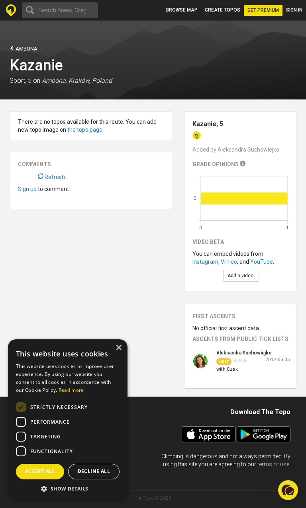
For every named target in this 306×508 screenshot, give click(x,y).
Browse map (182, 10)
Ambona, (54, 80)
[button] (68, 488)
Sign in (294, 10)
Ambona (25, 49)
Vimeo (229, 262)
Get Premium (263, 10)
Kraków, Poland (90, 80)
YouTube (261, 262)
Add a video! (241, 275)
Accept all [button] (40, 471)
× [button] (119, 348)
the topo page (84, 130)
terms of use (273, 464)
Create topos (222, 10)
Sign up (27, 189)
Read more (71, 390)
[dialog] (68, 419)
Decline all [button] (94, 471)
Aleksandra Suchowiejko (244, 353)
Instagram (205, 262)
